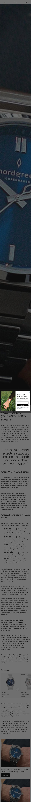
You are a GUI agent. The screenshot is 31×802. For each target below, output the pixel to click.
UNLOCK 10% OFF (22, 405)
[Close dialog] (29, 392)
